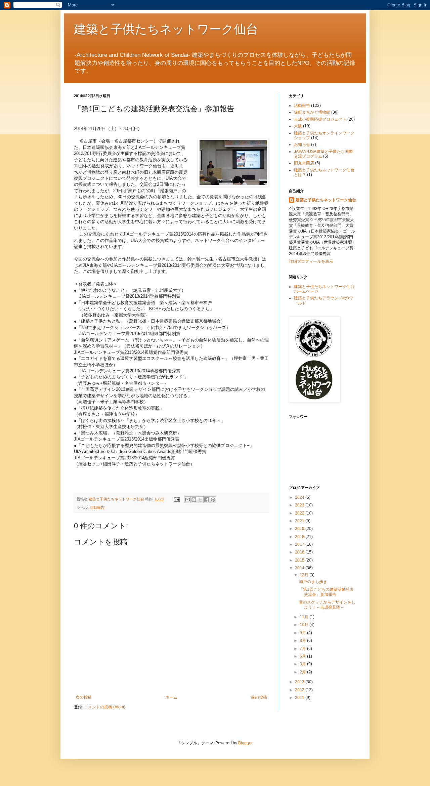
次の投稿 (84, 697)
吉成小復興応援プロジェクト (320, 119)
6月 (303, 656)
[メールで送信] (187, 499)
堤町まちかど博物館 (312, 112)
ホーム (171, 697)
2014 (300, 568)
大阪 (298, 126)
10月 (304, 624)
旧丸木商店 (304, 163)
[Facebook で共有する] (206, 499)
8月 (303, 640)
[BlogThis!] (193, 499)
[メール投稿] (176, 499)
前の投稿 (259, 697)
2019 (300, 528)
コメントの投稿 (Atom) (104, 707)
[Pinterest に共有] (213, 499)
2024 (300, 497)
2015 (300, 560)
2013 (300, 681)
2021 (300, 521)
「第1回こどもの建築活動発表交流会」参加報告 (326, 591)
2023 (300, 505)
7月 (303, 648)
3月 (303, 664)
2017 (300, 544)
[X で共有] (200, 499)
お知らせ (302, 144)
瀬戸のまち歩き (313, 581)
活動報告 (97, 507)
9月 (303, 632)
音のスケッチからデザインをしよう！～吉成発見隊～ (327, 604)
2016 (300, 552)
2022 (300, 513)
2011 (300, 697)
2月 (303, 672)
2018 (300, 536)
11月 (304, 617)
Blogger (245, 743)
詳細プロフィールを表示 (311, 261)
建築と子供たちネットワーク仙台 (166, 28)
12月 (304, 575)
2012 (300, 690)
